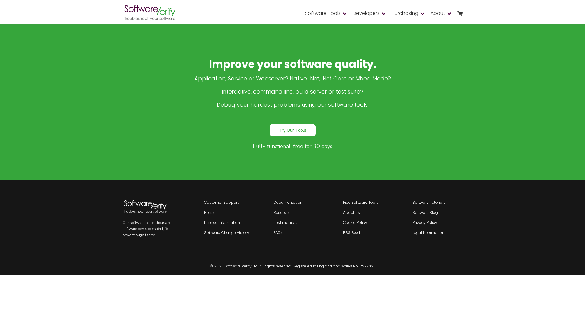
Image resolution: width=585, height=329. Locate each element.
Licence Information (222, 222)
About (438, 13)
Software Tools (323, 13)
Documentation (288, 202)
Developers (366, 13)
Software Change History (226, 232)
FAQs (278, 232)
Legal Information (429, 232)
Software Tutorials (429, 202)
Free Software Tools (360, 202)
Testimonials (285, 222)
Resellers (282, 212)
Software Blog (425, 212)
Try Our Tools (292, 130)
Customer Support (221, 202)
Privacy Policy (425, 222)
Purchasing (405, 13)
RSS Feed (351, 232)
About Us (351, 212)
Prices (209, 212)
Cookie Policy (355, 222)
